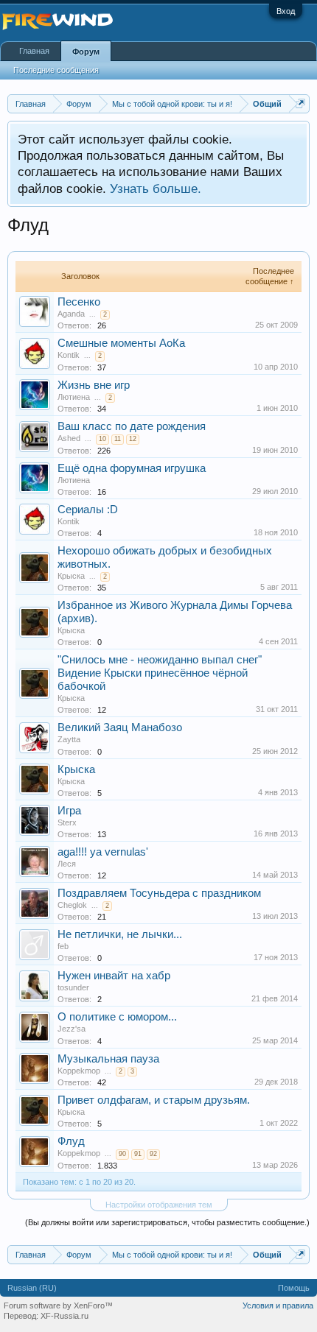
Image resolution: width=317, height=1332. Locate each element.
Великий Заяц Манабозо (120, 727)
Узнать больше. (155, 188)
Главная (34, 50)
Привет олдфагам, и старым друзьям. (154, 1100)
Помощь (294, 1287)
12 (132, 439)
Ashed (69, 438)
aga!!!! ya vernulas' (103, 852)
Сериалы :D (88, 509)
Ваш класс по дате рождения (132, 426)
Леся (67, 863)
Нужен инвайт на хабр (114, 976)
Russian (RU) (32, 1287)
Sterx (67, 822)
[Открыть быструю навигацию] (300, 103)
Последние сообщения (56, 70)
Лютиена (74, 396)
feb (63, 946)
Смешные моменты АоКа (121, 343)
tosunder (73, 987)
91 (138, 1153)
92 (153, 1153)
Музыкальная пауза (108, 1059)
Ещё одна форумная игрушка (132, 468)
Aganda (71, 313)
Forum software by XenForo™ (58, 1305)
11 (117, 439)
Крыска (71, 575)
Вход (285, 11)
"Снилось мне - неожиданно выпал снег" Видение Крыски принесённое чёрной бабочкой (160, 673)
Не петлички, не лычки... (120, 934)
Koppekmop (79, 1070)
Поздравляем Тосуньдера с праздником (159, 893)
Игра (69, 811)
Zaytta (69, 739)
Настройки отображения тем (158, 1204)
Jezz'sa (72, 1028)
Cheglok (72, 905)
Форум (86, 51)
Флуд (71, 1141)
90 (122, 1153)
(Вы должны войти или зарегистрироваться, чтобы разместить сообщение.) (167, 1222)
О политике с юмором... (117, 1017)
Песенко (79, 302)
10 (102, 439)
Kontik (69, 354)
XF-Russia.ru (64, 1315)
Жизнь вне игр (94, 385)
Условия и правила (278, 1305)
